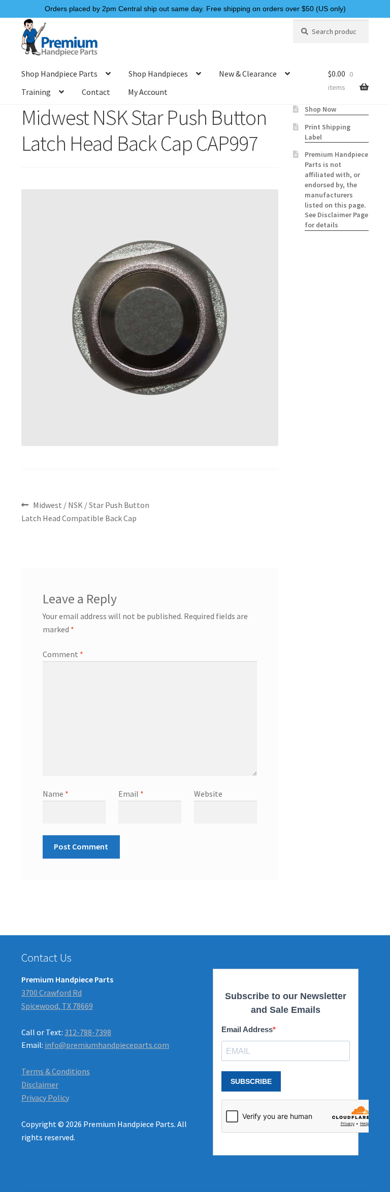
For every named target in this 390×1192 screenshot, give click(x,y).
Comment (63, 654)
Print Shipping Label (327, 132)
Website (208, 794)
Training (36, 92)
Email (131, 794)
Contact (96, 92)
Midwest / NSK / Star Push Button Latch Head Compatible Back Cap (85, 511)
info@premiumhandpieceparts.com (107, 1045)
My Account (148, 92)
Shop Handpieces (158, 74)
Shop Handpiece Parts (59, 74)
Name (56, 794)
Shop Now (320, 109)
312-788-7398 (87, 1032)
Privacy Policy (45, 1098)
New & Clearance (248, 74)
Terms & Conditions (55, 1071)
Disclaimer (39, 1084)
